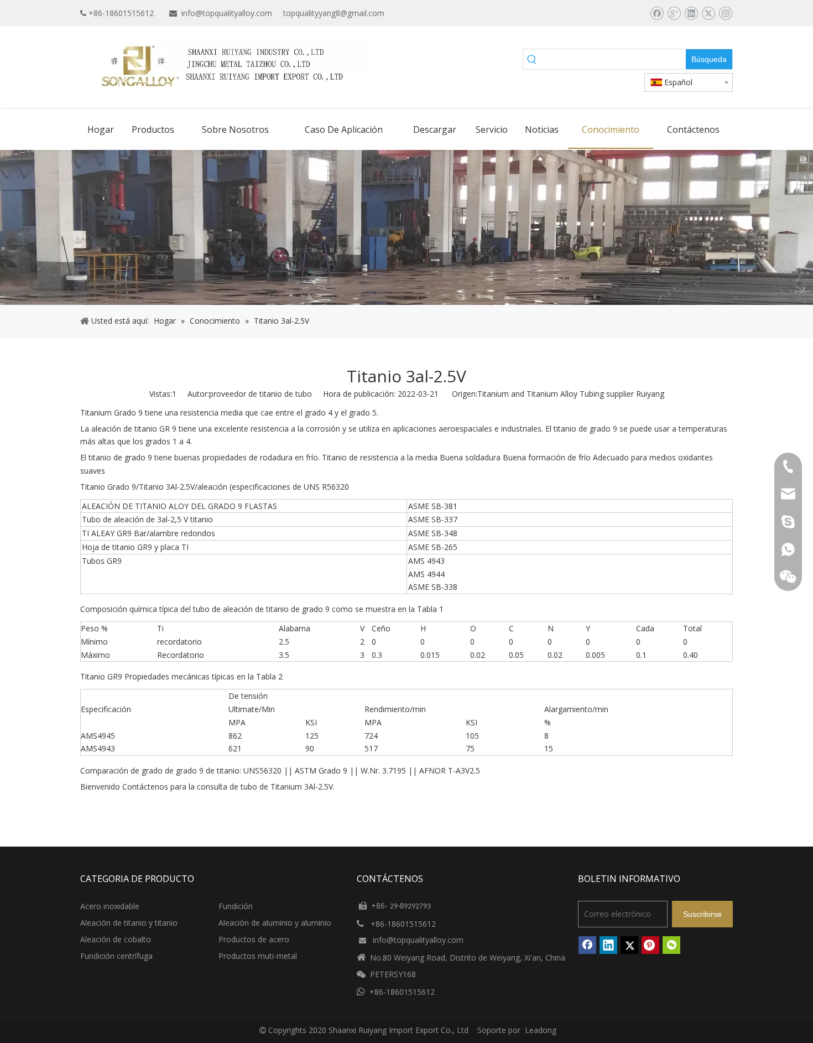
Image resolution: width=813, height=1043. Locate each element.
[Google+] (674, 13)
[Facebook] (657, 13)
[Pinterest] (650, 945)
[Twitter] (708, 13)
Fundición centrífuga (116, 956)
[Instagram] (725, 13)
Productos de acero (253, 939)
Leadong (540, 1030)
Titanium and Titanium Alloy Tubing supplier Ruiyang (570, 393)
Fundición (235, 906)
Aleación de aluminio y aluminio (274, 922)
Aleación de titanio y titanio (129, 922)
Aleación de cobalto (115, 939)
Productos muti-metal (257, 956)
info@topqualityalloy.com (226, 13)
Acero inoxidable (109, 906)
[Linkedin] (691, 13)
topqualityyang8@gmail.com (333, 13)
